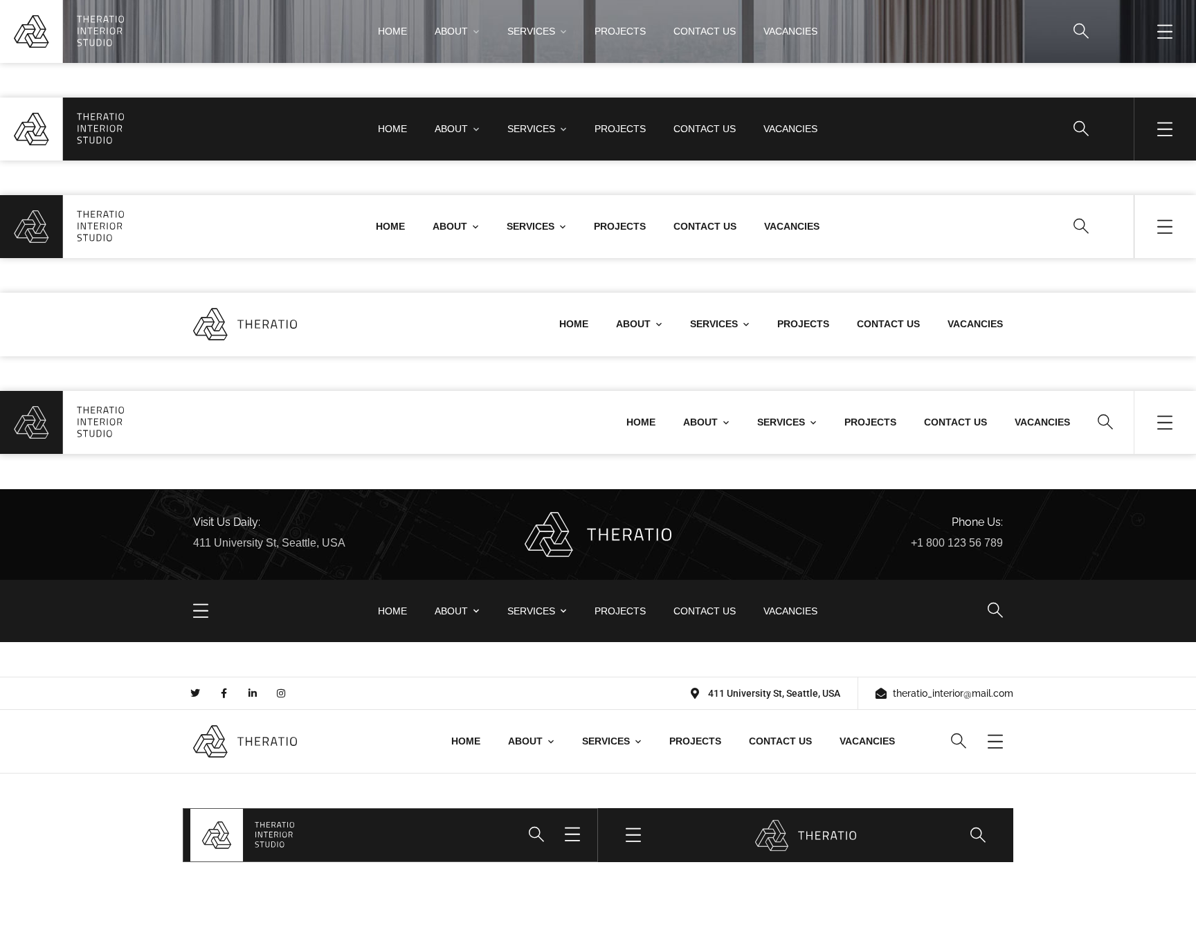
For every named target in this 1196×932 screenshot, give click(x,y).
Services (531, 31)
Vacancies (790, 31)
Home (392, 31)
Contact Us (704, 31)
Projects (620, 31)
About (451, 31)
